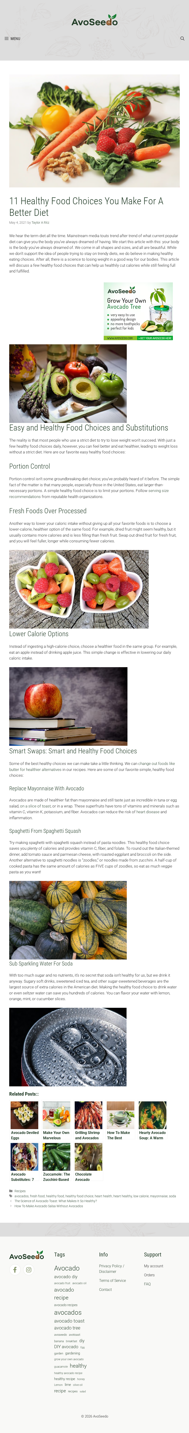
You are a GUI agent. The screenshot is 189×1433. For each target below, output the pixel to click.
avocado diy (65, 1276)
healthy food (55, 1196)
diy (82, 1340)
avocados (22, 1196)
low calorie (141, 1196)
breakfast (71, 1341)
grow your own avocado (69, 1359)
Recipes (20, 1191)
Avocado (67, 1268)
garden (58, 1353)
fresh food (37, 1196)
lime (68, 1385)
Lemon (58, 1385)
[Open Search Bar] (182, 39)
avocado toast (69, 1321)
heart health (103, 1196)
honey (81, 1379)
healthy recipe (64, 1379)
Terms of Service (112, 1280)
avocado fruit (62, 1283)
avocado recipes (65, 1305)
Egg (82, 1347)
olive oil (78, 1385)
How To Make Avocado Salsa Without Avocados (49, 1206)
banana (59, 1341)
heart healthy (122, 1196)
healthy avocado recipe (68, 1373)
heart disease (148, 812)
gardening (72, 1353)
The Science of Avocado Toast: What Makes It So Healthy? (56, 1201)
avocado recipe (64, 1294)
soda (172, 1196)
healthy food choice (79, 1196)
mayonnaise (159, 1196)
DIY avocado (66, 1346)
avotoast (74, 1334)
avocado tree (67, 1328)
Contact (105, 1289)
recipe (60, 1390)
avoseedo (60, 1334)
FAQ (147, 1284)
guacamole (61, 1366)
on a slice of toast (35, 806)
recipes (73, 1391)
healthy (78, 1366)
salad (83, 1391)
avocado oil (79, 1283)
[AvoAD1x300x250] (138, 338)
